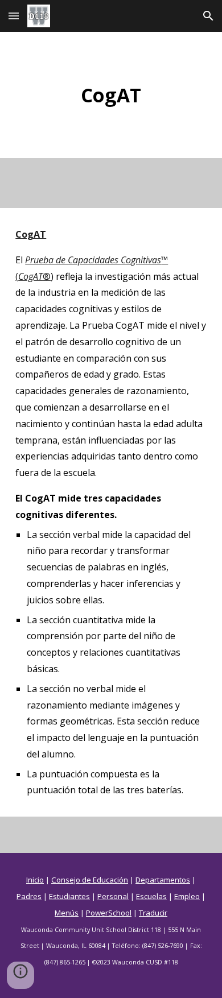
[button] (13, 15)
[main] (111, 95)
